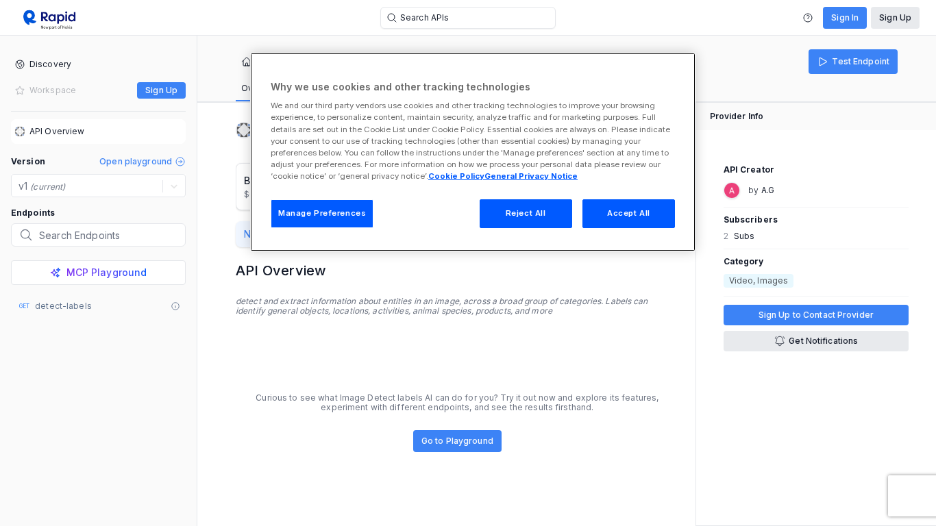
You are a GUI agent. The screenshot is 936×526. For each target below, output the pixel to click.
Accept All (628, 213)
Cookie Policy (456, 176)
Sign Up (895, 17)
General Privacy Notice (531, 176)
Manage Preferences (322, 213)
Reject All (526, 213)
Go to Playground (457, 441)
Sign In (845, 17)
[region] (472, 152)
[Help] (808, 18)
